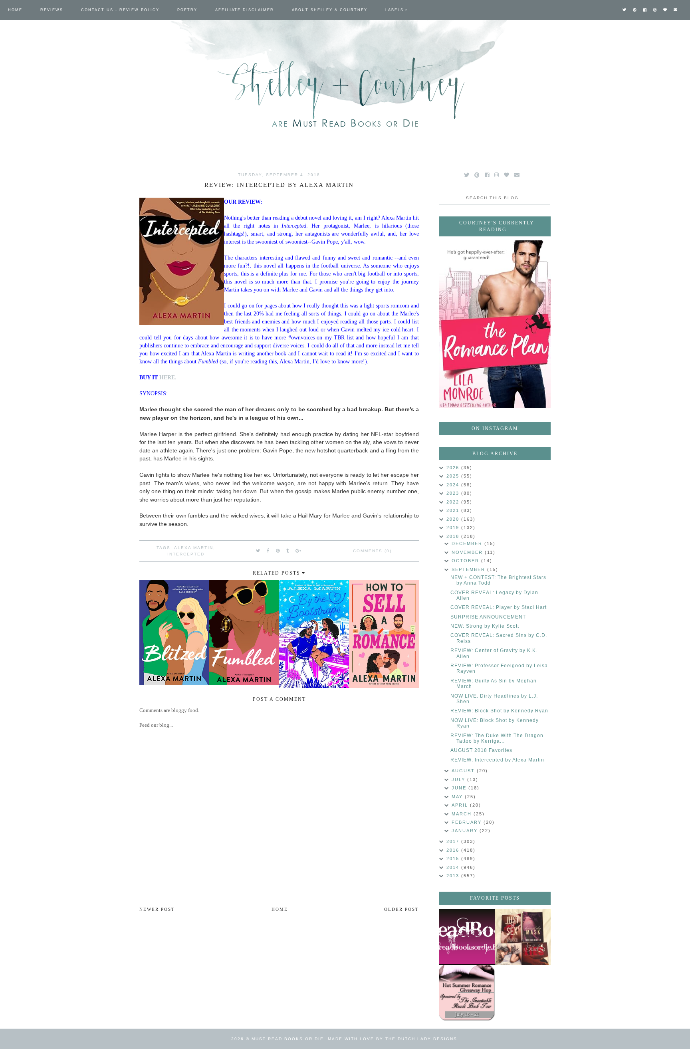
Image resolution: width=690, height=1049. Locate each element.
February (468, 822)
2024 (453, 484)
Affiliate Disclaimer (244, 10)
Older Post (401, 909)
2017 (453, 841)
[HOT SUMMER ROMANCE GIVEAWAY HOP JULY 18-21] (467, 993)
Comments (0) (372, 551)
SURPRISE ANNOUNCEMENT (488, 617)
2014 (453, 867)
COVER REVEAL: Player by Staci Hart (498, 607)
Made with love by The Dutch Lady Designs (392, 1039)
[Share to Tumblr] (287, 550)
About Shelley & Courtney (329, 10)
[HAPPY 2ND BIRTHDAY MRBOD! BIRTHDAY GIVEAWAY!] (523, 937)
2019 (453, 527)
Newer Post (157, 909)
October (466, 560)
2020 (453, 519)
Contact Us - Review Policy (120, 10)
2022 (453, 502)
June (460, 787)
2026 (453, 467)
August (464, 770)
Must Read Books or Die (288, 1039)
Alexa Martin (193, 547)
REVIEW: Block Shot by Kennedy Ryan (499, 711)
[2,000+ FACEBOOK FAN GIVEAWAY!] (467, 937)
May (458, 796)
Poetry (187, 10)
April (461, 805)
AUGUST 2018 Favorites (481, 750)
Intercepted (185, 554)
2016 (453, 850)
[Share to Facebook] (268, 550)
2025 (453, 476)
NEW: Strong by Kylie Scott (484, 626)
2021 (453, 510)
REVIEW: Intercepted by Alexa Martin (497, 760)
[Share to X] (258, 550)
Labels (394, 10)
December (468, 543)
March (463, 813)
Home (15, 10)
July (459, 779)
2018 (453, 536)
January (466, 830)
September (469, 569)
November (468, 552)
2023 (453, 493)
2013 (453, 875)
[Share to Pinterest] (278, 550)
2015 (453, 858)
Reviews (51, 10)
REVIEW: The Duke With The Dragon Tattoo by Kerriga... (496, 738)
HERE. (167, 377)
